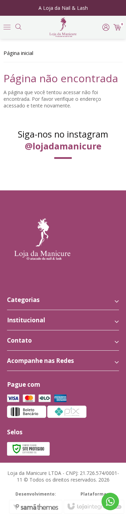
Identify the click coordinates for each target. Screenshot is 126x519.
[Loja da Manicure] (62, 27)
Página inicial (18, 52)
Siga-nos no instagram (63, 140)
